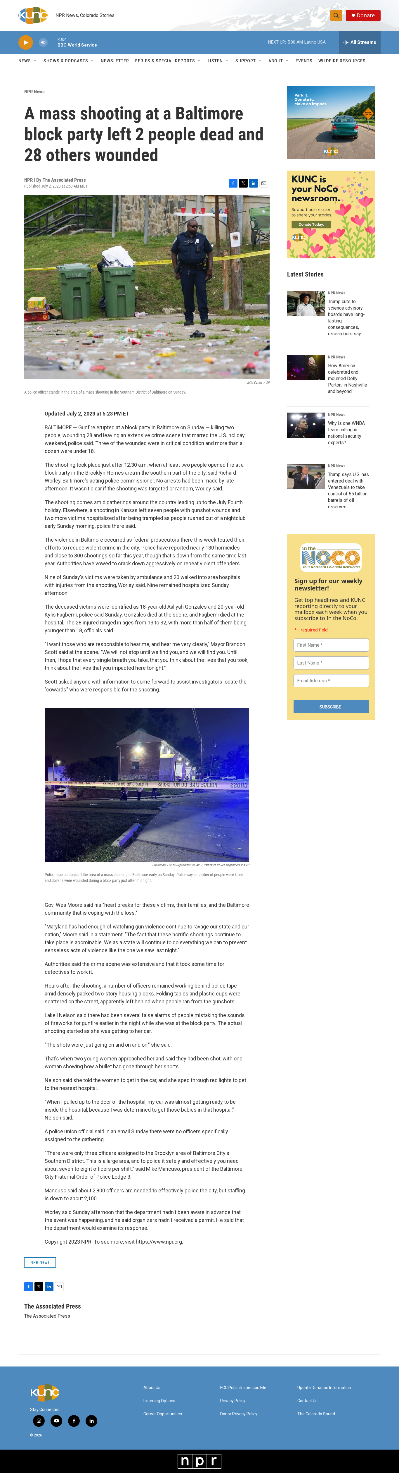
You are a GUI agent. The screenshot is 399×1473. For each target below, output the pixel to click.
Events (304, 61)
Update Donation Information (324, 1388)
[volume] (43, 42)
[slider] (52, 42)
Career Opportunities (162, 1414)
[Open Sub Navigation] (35, 61)
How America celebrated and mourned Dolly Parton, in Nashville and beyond (347, 378)
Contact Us (307, 1401)
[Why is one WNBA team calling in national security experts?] (306, 425)
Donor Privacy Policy (238, 1414)
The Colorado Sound (316, 1414)
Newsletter (115, 61)
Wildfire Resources (342, 61)
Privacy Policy (232, 1401)
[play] (25, 42)
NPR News (34, 92)
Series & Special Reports (165, 61)
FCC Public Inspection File (243, 1388)
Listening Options (159, 1401)
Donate (366, 15)
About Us (151, 1388)
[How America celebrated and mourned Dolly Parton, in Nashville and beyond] (306, 367)
